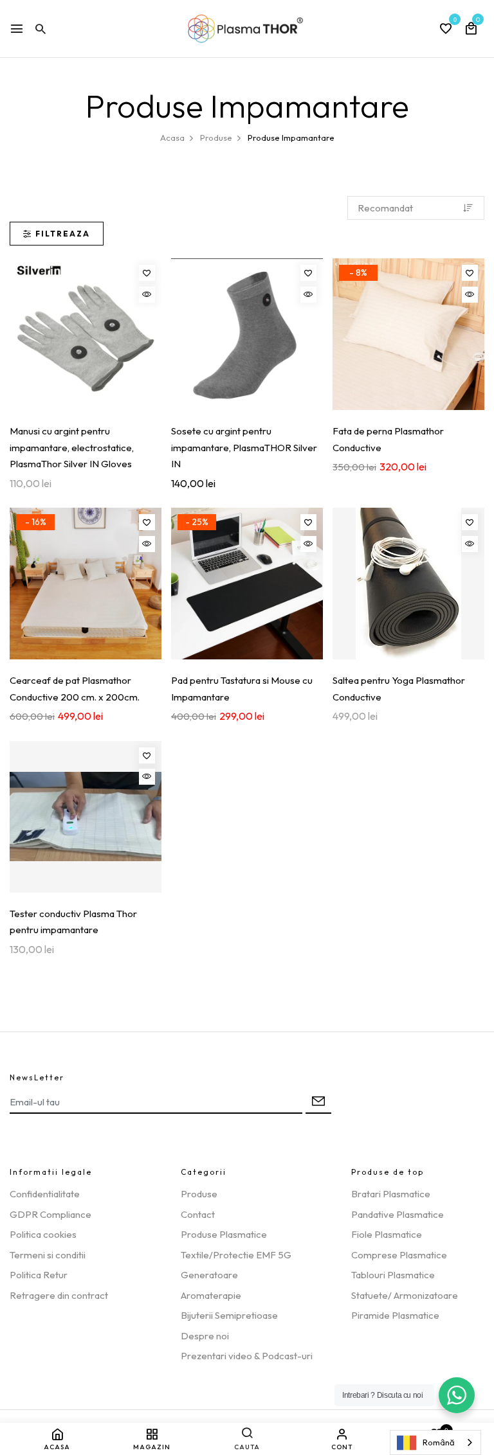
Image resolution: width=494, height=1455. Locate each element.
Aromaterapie (211, 1295)
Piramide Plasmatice (395, 1315)
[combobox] (435, 1442)
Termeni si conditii (48, 1255)
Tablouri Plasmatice (393, 1275)
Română (439, 1442)
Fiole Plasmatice (386, 1234)
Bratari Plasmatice (390, 1194)
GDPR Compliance (50, 1214)
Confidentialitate (45, 1194)
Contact (198, 1214)
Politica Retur (39, 1275)
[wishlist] (446, 30)
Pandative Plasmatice (397, 1214)
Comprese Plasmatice (399, 1255)
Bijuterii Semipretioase (229, 1315)
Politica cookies (43, 1234)
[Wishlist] (147, 273)
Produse (199, 1194)
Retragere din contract (59, 1295)
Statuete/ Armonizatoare (404, 1295)
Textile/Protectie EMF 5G (236, 1255)
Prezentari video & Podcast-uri (247, 1356)
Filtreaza (62, 233)
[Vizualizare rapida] (147, 295)
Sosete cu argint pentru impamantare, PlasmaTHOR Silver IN (244, 447)
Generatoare (209, 1275)
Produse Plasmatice (224, 1234)
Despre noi (205, 1336)
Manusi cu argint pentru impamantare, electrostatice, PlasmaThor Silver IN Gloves (72, 447)
